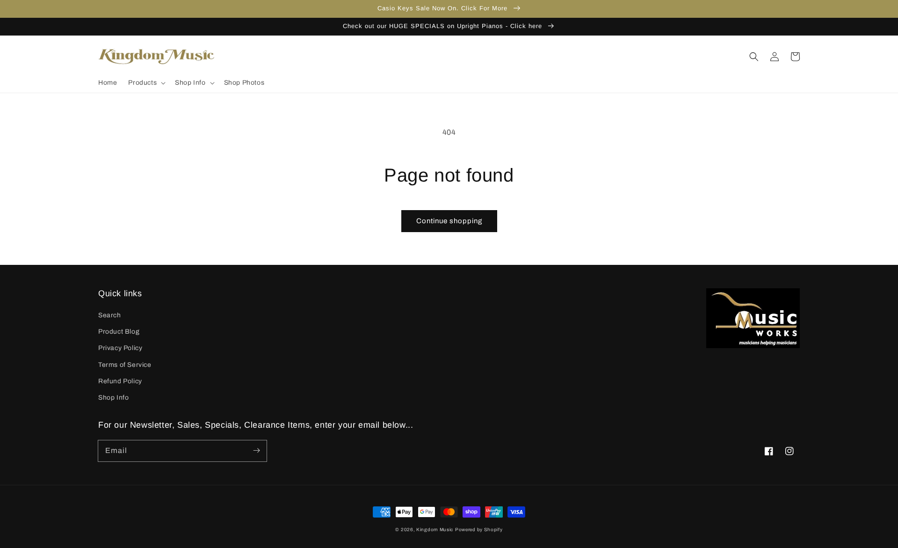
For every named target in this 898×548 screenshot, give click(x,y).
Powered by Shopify (479, 529)
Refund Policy (120, 381)
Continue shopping (449, 221)
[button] (146, 83)
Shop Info (113, 397)
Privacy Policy (120, 347)
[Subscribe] (256, 450)
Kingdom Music (434, 529)
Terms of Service (125, 364)
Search (109, 315)
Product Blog (118, 331)
